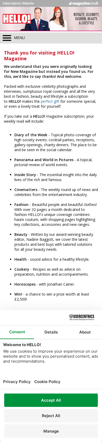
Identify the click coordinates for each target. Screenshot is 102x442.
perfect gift (50, 101)
